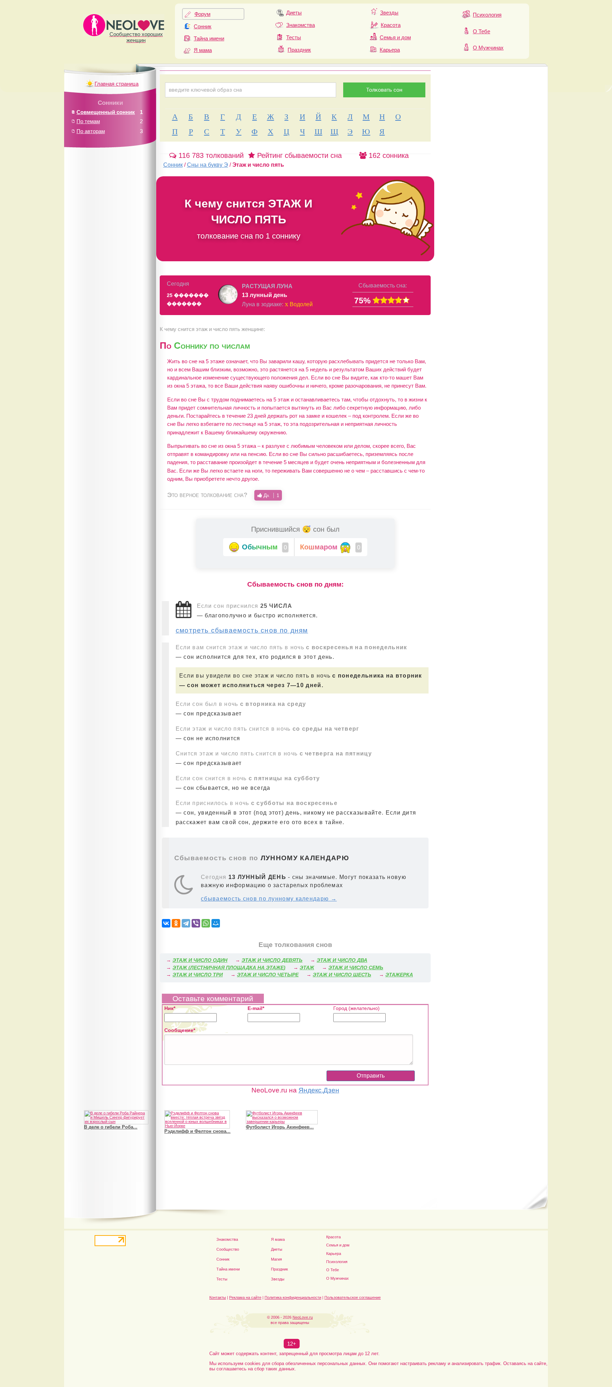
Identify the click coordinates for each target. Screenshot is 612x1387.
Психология (487, 15)
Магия (276, 1259)
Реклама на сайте (245, 1297)
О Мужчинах (488, 48)
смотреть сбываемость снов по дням (242, 630)
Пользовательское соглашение (352, 1297)
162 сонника (388, 155)
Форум (202, 14)
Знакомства (300, 25)
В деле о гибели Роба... (110, 1127)
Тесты (293, 37)
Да (270, 495)
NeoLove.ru (303, 1317)
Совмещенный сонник (105, 112)
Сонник (202, 26)
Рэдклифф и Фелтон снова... (197, 1131)
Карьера (390, 50)
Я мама (203, 50)
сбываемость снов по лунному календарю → (269, 899)
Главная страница (116, 84)
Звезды (389, 13)
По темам (88, 121)
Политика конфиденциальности (293, 1297)
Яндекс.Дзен (319, 1090)
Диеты (294, 13)
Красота (391, 25)
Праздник (299, 50)
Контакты (217, 1297)
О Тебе (481, 31)
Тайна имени (209, 38)
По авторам (90, 131)
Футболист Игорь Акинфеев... (280, 1127)
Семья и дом (395, 37)
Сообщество (227, 1249)
